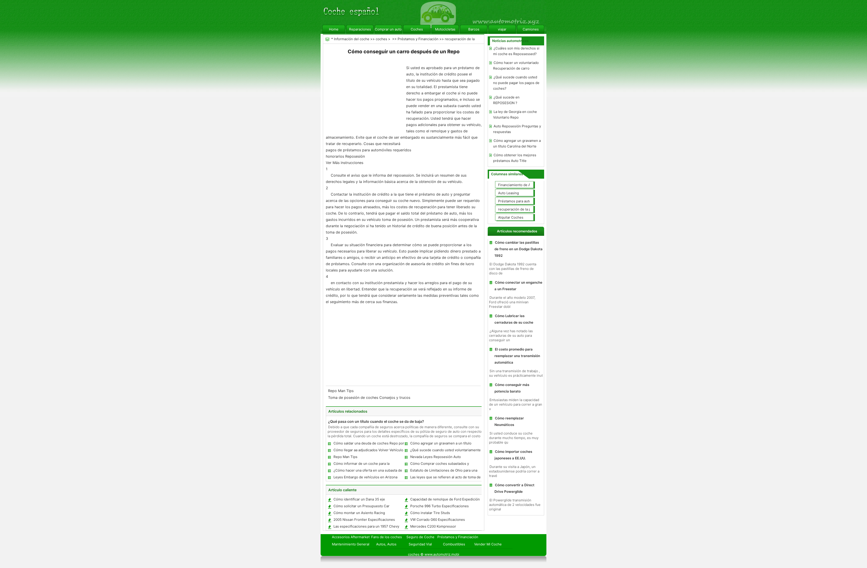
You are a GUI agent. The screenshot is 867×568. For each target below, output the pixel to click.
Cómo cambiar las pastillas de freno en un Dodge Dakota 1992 (518, 249)
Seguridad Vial (420, 544)
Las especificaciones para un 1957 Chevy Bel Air (366, 527)
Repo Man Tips (341, 390)
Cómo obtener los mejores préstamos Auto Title (514, 158)
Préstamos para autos (515, 201)
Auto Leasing (508, 193)
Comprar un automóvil (388, 29)
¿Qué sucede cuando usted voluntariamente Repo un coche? (445, 451)
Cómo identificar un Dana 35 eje (359, 499)
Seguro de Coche (420, 537)
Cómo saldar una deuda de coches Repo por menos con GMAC (368, 444)
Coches (417, 29)
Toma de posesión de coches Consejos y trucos (369, 397)
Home (333, 29)
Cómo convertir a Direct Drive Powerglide (514, 488)
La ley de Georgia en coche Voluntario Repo (515, 114)
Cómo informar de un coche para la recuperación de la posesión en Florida (364, 464)
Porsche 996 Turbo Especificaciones (439, 506)
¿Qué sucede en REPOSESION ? (506, 100)
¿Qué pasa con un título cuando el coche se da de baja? (376, 421)
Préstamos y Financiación (418, 39)
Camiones (531, 29)
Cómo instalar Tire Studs (430, 513)
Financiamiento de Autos (518, 185)
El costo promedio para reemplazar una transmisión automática (517, 356)
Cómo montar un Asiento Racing (359, 513)
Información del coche (351, 39)
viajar (502, 29)
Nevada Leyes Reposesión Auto (435, 457)
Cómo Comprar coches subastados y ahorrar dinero (439, 464)
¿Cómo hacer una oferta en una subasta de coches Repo (367, 471)
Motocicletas (445, 29)
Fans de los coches (386, 537)
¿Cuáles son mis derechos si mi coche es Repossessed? (516, 51)
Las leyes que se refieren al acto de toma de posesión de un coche (445, 478)
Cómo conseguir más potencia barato (511, 388)
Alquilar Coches (510, 217)
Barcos (473, 29)
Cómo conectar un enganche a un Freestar (518, 285)
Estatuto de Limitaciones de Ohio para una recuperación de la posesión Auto (443, 471)
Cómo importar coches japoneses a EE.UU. (513, 454)
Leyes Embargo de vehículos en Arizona (365, 477)
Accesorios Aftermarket (351, 537)
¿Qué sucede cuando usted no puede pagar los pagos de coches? (516, 83)
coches (381, 39)
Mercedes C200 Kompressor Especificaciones (433, 527)
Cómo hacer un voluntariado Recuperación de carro (516, 65)
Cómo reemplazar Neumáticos (509, 421)
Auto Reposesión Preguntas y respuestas (517, 129)
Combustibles (454, 544)
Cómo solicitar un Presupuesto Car (361, 506)
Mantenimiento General (350, 544)
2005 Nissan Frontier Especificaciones (364, 519)
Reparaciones (360, 29)
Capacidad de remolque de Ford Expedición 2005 (445, 500)
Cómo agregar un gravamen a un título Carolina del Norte (440, 444)
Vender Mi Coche (488, 544)
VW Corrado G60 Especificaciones (437, 519)
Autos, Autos (386, 544)
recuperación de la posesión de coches (529, 209)
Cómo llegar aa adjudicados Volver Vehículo (368, 450)
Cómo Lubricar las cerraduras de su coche (513, 319)
